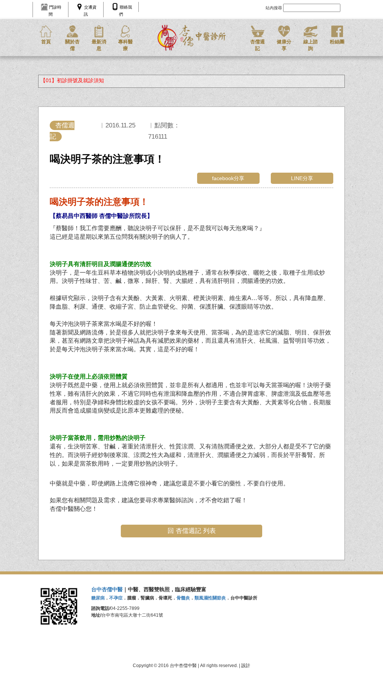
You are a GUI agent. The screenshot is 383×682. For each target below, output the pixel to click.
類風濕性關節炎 (210, 598)
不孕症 (116, 598)
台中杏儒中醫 (107, 589)
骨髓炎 (183, 598)
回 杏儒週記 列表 (192, 530)
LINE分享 (302, 178)
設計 (245, 665)
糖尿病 (98, 598)
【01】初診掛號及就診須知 (72, 80)
